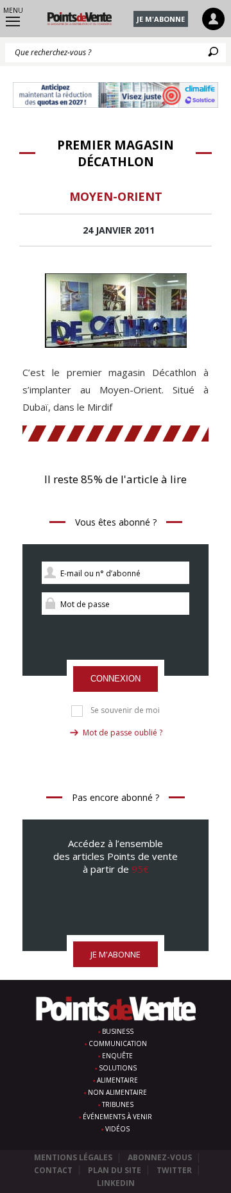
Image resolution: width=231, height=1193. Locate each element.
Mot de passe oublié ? (122, 732)
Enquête (117, 1055)
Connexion (115, 678)
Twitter (174, 1170)
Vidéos (117, 1128)
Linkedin (116, 1183)
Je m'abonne (161, 19)
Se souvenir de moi (125, 710)
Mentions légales (73, 1157)
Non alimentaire (117, 1092)
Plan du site (114, 1170)
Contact (53, 1170)
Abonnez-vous (160, 1157)
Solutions (118, 1067)
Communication (118, 1043)
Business (117, 1031)
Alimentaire (117, 1080)
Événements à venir (117, 1116)
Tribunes (117, 1104)
